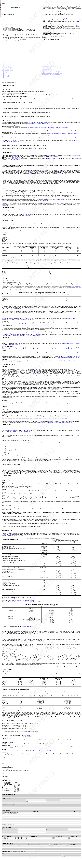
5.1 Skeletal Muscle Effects (8, 62)
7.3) (24, 535)
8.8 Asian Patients (46, 58)
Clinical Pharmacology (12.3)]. (62, 199)
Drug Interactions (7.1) (43, 127)
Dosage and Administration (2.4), (10, 335)
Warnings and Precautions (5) (29, 600)
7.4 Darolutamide (6, 74)
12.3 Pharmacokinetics (47, 64)
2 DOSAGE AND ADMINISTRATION (9, 54)
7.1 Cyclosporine (6, 71)
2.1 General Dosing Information (8, 55)
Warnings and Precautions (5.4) (32, 260)
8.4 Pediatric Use (46, 54)
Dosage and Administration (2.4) (8, 535)
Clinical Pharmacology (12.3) (43, 123)
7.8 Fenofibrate (45, 48)
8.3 (51, 32)
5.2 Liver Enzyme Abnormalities (9, 63)
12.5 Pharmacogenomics (47, 65)
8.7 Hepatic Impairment (47, 57)
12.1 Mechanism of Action (47, 62)
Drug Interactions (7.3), (61, 137)
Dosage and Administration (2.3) (12, 431)
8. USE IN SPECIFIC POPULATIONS (49, 50)
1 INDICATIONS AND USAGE (8, 49)
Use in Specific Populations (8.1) (36, 407)
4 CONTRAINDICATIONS (7, 60)
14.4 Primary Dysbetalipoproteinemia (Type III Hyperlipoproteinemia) (55, 71)
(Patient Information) (27, 735)
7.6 (71, 27)
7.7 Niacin (5, 77)
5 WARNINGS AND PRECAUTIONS (9, 61)
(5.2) (60, 11)
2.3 (58, 34)
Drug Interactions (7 (42, 172)
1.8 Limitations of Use (7, 53)
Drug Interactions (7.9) (61, 173)
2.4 (21, 23)
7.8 (76, 29)
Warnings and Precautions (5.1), (7, 131)
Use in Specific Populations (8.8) (30, 123)
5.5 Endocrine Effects (7, 66)
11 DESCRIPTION (45, 60)
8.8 (59, 34)
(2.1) (26, 33)
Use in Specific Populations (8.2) (15, 159)
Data (12, 374)
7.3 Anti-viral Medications (7, 73)
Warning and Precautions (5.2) (40, 426)
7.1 (45, 20)
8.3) (12, 747)
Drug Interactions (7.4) (52, 127)
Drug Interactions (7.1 (19, 535)
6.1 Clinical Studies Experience (8, 68)
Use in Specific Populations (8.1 (14, 157)
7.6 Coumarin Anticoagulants (8, 76)
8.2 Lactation (45, 52)
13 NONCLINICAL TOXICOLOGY (49, 66)
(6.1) (74, 14)
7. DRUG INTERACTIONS (7, 70)
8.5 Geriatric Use (46, 55)
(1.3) (22, 28)
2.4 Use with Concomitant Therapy (9, 57)
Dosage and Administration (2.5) (42, 422)
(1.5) (36, 30)
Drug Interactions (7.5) (63, 133)
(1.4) (35, 29)
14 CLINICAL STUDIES (47, 69)
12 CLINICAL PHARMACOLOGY (49, 61)
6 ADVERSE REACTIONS (7, 67)
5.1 (18, 24)
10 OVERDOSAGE (45, 59)
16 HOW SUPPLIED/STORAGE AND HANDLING (52, 73)
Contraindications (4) (33, 371)
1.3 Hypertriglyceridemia (7, 50)
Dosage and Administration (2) (31, 172)
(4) (18, 40)
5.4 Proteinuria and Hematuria (8, 65)
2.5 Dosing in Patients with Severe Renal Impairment (12, 58)
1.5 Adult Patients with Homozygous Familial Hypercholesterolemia (15, 52)
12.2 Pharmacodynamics (47, 63)
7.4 (47, 20)
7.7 (74, 29)
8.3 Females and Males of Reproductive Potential (51, 53)
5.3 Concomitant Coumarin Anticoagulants (10, 64)
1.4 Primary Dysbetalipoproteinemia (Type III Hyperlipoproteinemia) (15, 51)
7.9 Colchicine (45, 49)
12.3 (66, 18)
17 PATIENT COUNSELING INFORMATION (51, 74)
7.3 (64, 18)
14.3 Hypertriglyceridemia (47, 70)
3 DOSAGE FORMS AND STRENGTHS (10, 59)
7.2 (43, 22)
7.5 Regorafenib (6, 75)
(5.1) (49, 223)
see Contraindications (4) (42, 200)
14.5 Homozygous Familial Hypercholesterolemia (51, 72)
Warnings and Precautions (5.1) (63, 110)
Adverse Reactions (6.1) (75, 155)
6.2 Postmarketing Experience (8, 69)
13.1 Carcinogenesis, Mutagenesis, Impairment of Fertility (53, 67)
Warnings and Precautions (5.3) (27, 626)
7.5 (78, 25)
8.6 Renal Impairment (46, 56)
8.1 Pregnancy (45, 51)
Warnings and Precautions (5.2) (52, 156)
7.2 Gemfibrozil (6, 72)
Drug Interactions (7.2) (17, 131)
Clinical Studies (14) (57, 476)
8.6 (74, 33)
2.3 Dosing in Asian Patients (8, 56)
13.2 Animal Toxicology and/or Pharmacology (51, 68)
